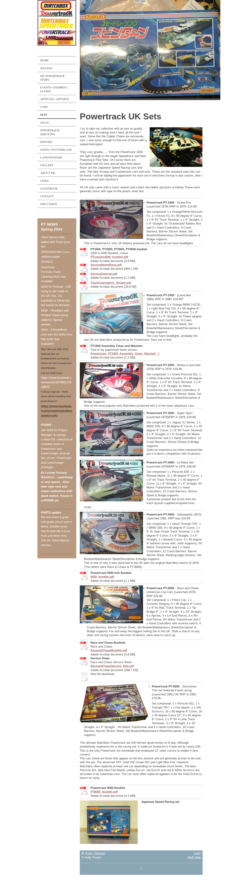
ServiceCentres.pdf (103, 273)
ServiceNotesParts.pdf (106, 264)
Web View (194, 857)
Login (197, 853)
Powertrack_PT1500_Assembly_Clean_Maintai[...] (124, 353)
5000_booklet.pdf (102, 576)
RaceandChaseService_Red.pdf (112, 666)
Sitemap (99, 853)
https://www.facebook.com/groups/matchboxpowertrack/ (56, 411)
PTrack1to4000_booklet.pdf (109, 256)
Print (89, 853)
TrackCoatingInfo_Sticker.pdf (110, 282)
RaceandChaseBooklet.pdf (108, 650)
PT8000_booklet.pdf (104, 791)
